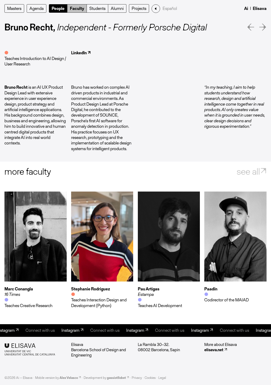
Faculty (77, 8)
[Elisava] (35, 349)
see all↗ (252, 171)
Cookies (150, 378)
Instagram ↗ (68, 330)
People (58, 8)
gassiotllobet (116, 378)
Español (170, 8)
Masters (14, 8)
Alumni (117, 8)
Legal (162, 378)
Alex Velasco (68, 378)
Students (97, 8)
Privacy (137, 378)
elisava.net (213, 349)
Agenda (36, 8)
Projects (139, 8)
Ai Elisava (255, 8)
